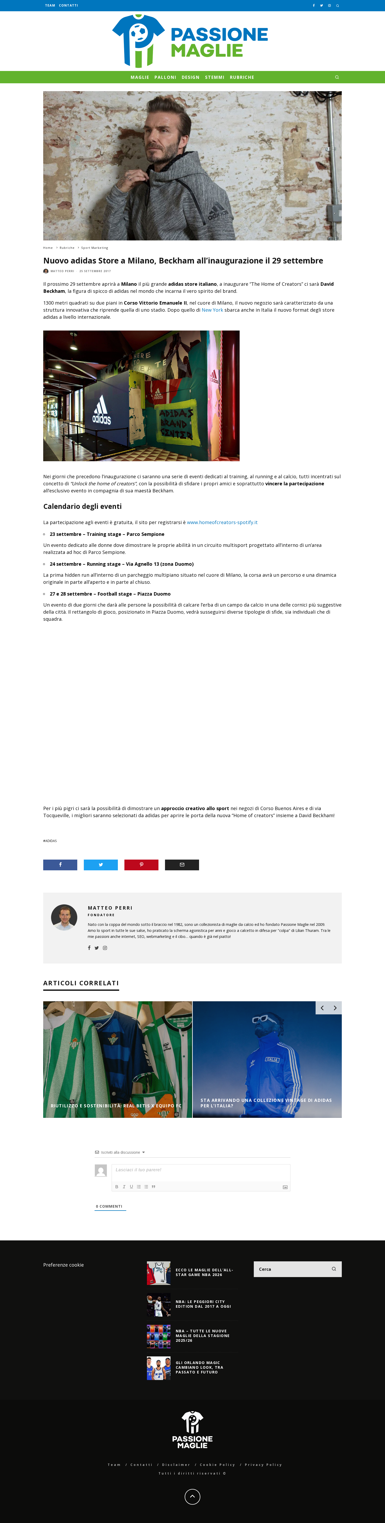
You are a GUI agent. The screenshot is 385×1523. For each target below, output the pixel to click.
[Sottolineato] (131, 1187)
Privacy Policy (264, 1464)
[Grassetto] (116, 1187)
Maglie (140, 77)
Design (191, 77)
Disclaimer (176, 1464)
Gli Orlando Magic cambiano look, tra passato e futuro (199, 1367)
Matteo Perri (62, 271)
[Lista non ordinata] (146, 1187)
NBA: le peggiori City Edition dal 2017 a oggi (203, 1304)
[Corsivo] (124, 1187)
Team (50, 5)
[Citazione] (153, 1187)
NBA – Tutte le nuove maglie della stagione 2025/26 (203, 1335)
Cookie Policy (218, 1464)
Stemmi (215, 77)
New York (212, 310)
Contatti (68, 5)
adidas (51, 841)
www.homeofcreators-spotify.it (222, 522)
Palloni (165, 77)
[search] (334, 1269)
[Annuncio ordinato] (138, 1187)
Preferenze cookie (63, 1265)
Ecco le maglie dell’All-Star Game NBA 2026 (205, 1272)
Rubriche (242, 77)
